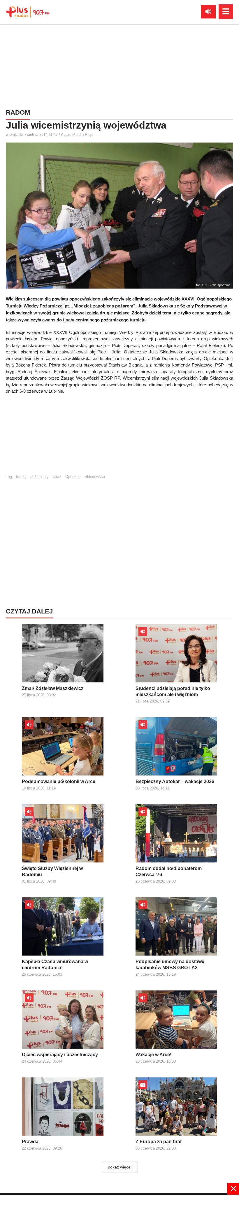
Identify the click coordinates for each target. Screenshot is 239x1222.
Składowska (95, 476)
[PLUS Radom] (28, 11)
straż (57, 476)
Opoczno (72, 476)
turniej (21, 476)
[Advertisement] (119, 65)
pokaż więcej (119, 1167)
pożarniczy (39, 476)
